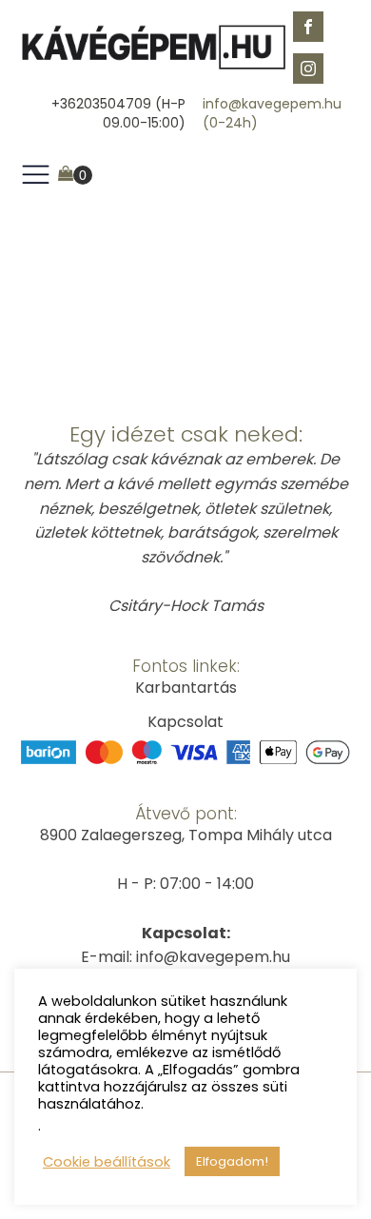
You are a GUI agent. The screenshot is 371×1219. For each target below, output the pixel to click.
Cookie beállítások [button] (106, 1161)
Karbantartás (186, 687)
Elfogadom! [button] (232, 1161)
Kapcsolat (185, 722)
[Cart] (75, 175)
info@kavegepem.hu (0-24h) (272, 113)
